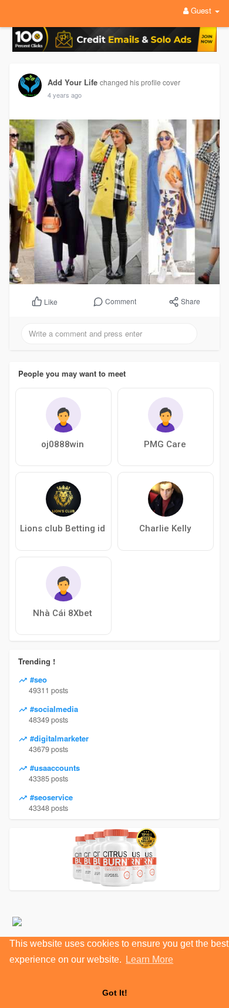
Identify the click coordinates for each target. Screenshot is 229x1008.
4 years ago (65, 94)
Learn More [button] (149, 959)
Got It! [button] (114, 992)
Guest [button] (201, 10)
